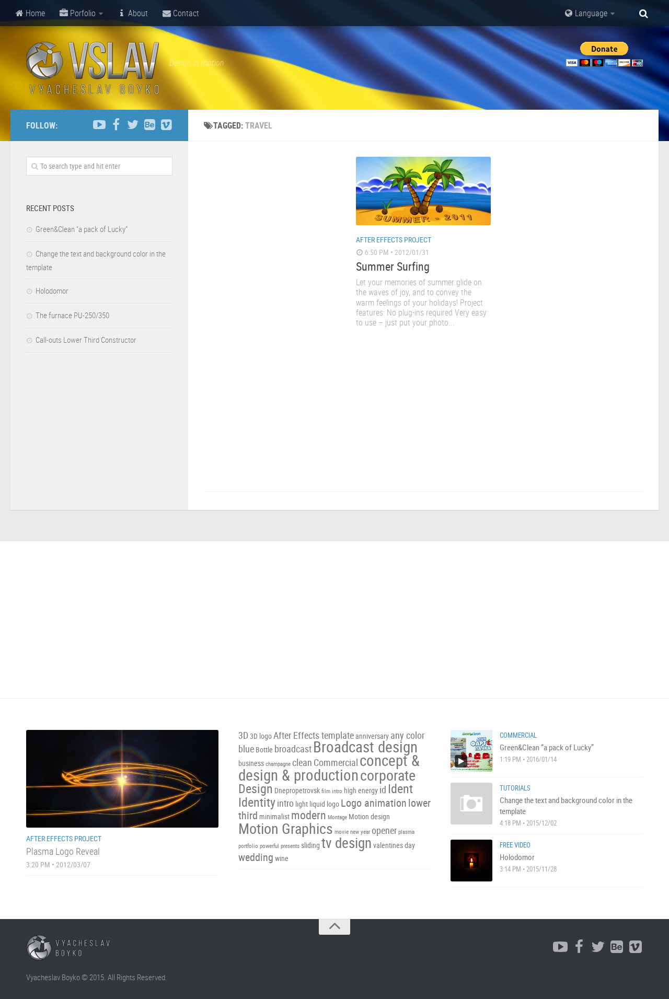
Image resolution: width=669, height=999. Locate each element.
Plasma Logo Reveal (63, 851)
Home (34, 13)
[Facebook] (116, 125)
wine (282, 858)
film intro (331, 791)
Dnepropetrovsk (297, 790)
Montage (337, 817)
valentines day (394, 845)
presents (290, 846)
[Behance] (149, 125)
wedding (255, 857)
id (382, 790)
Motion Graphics (285, 828)
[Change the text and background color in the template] (471, 803)
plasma (406, 831)
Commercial (336, 763)
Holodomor (52, 290)
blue (246, 749)
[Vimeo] (166, 125)
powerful (269, 846)
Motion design (369, 816)
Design (255, 788)
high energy (361, 790)
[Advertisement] (271, 313)
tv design (346, 842)
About (137, 13)
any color (407, 735)
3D (243, 735)
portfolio (248, 846)
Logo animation (374, 803)
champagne (278, 764)
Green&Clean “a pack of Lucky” (82, 229)
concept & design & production (329, 767)
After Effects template (313, 735)
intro (285, 803)
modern (308, 814)
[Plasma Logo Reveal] (122, 779)
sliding (310, 845)
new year (360, 831)
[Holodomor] (471, 860)
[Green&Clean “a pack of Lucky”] (471, 751)
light (301, 804)
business (251, 763)
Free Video (515, 845)
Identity (256, 802)
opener (384, 830)
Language (590, 13)
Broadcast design (365, 746)
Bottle (264, 749)
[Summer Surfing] (423, 191)
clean (302, 763)
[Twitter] (132, 125)
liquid (317, 804)
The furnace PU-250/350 (72, 315)
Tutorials (515, 788)
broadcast (293, 749)
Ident (400, 788)
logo (333, 804)
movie (341, 831)
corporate (388, 775)
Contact (185, 13)
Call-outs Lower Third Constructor (86, 339)
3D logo (261, 736)
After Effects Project (393, 240)
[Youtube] (99, 125)
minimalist (274, 816)
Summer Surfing (393, 266)
